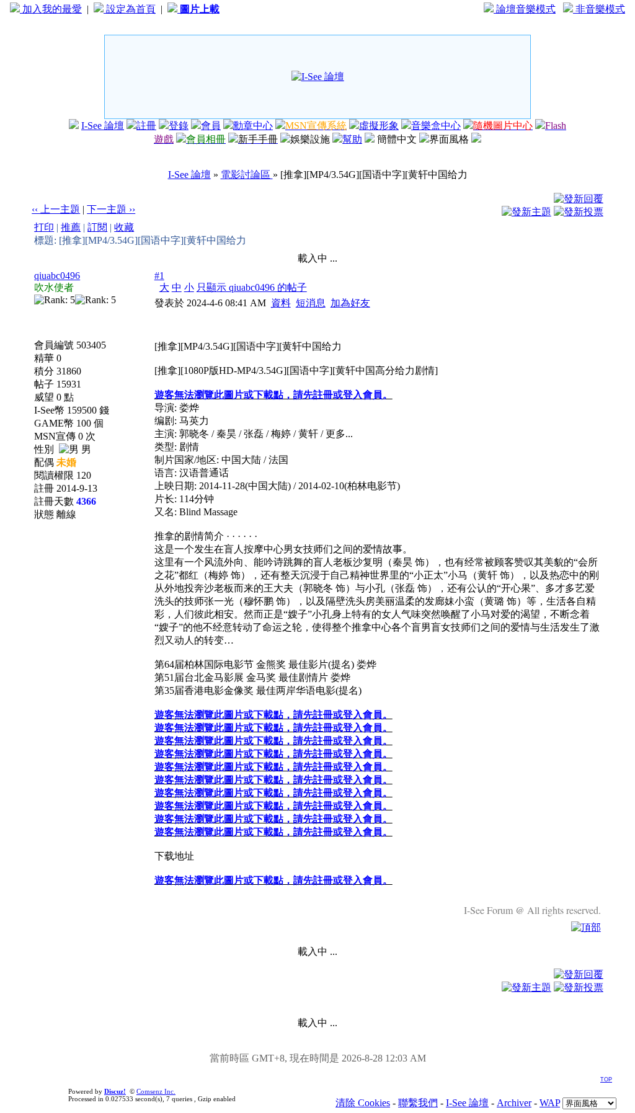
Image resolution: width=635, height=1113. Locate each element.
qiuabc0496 (57, 275)
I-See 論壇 (102, 125)
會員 (211, 125)
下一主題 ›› (111, 209)
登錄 (179, 125)
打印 (44, 227)
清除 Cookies (362, 1102)
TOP (606, 1079)
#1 (159, 275)
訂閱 (97, 227)
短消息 (311, 303)
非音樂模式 (599, 9)
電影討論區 (247, 174)
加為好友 (350, 303)
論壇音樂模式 (525, 9)
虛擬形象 (379, 125)
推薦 (71, 227)
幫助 (352, 139)
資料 (281, 303)
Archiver (514, 1102)
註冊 (146, 125)
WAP (550, 1102)
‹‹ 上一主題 (56, 209)
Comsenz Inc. (155, 1091)
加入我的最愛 (51, 9)
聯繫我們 (418, 1102)
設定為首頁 (130, 9)
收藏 (124, 227)
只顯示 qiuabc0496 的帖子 (252, 287)
